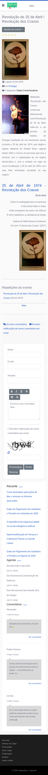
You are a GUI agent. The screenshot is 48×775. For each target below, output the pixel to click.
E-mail (11, 361)
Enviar (29, 467)
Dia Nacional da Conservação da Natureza (22, 578)
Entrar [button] (32, 6)
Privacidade (7, 747)
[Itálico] (16, 391)
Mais (24, 305)
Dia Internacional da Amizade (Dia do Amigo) (23, 592)
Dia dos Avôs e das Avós (18, 566)
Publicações (7, 754)
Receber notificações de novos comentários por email (21, 328)
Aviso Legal (7, 750)
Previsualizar (15, 467)
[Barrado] (26, 391)
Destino (5, 757)
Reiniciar (13, 472)
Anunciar (5, 740)
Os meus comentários (16, 324)
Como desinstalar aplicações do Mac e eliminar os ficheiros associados (22, 496)
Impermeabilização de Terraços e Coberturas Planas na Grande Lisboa (22, 538)
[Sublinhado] (21, 391)
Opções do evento (12, 29)
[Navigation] (3, 5)
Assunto (11, 375)
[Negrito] (11, 391)
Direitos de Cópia (9, 743)
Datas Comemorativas (27, 90)
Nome (10, 350)
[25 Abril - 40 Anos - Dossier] (24, 250)
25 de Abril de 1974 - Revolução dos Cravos (24, 187)
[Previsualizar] (17, 397)
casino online (7, 760)
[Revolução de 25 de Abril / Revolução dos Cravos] (24, 59)
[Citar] (12, 397)
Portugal (13, 86)
